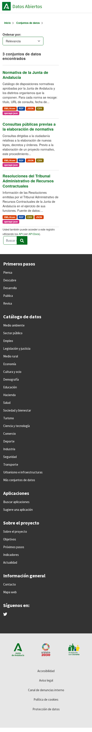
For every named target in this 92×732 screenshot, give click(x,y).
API (21, 234)
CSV (39, 108)
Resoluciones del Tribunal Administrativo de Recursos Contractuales (28, 181)
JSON (30, 108)
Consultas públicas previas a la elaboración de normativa (29, 126)
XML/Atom (9, 108)
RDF (21, 108)
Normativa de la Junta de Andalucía (25, 75)
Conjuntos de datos (28, 23)
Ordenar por (11, 34)
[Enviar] (22, 240)
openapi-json (11, 113)
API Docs (33, 234)
